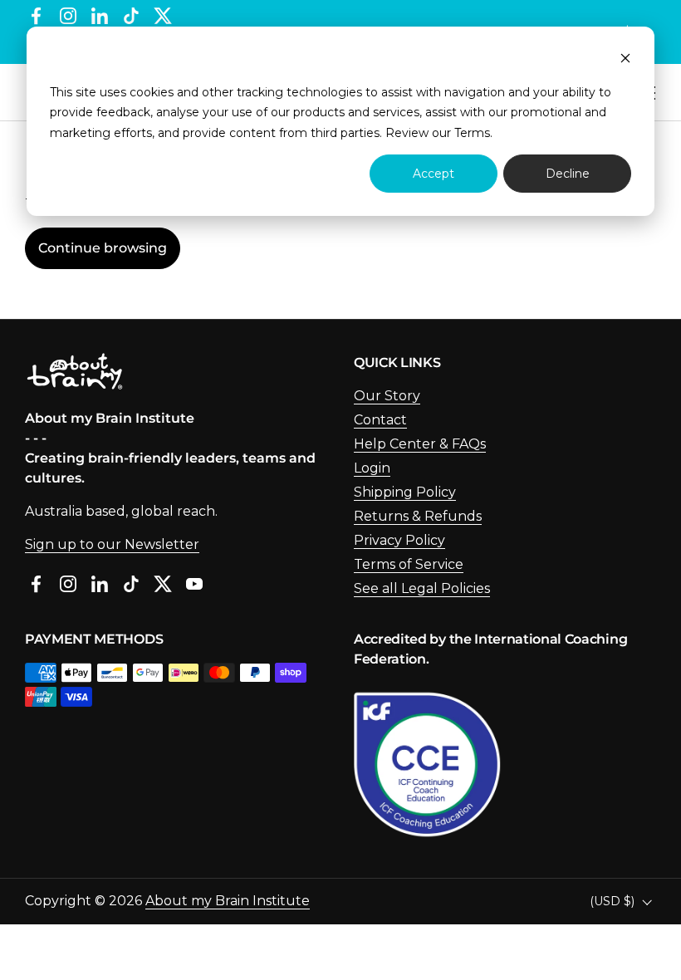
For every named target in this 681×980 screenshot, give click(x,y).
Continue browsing (102, 248)
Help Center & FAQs (420, 444)
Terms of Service (408, 564)
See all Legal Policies (422, 588)
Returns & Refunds (418, 516)
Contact (380, 420)
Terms (472, 132)
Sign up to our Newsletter (112, 544)
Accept (433, 173)
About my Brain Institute (227, 901)
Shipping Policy (405, 492)
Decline (568, 173)
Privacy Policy (399, 540)
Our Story (387, 396)
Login (372, 468)
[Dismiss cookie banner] (625, 60)
